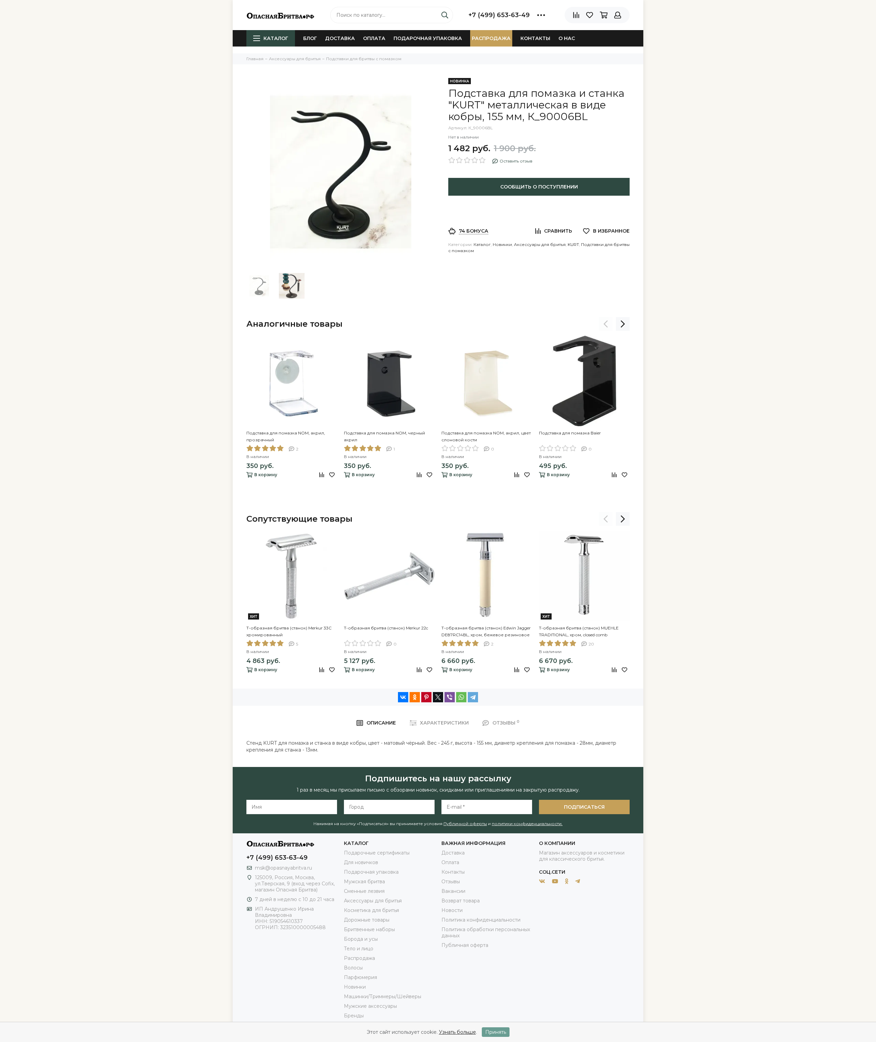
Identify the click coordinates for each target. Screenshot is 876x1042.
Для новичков (361, 862)
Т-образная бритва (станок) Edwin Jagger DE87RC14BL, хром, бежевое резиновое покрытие (486, 631)
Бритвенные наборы (369, 929)
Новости (452, 910)
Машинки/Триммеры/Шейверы (382, 996)
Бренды (354, 1016)
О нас (566, 38)
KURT (573, 244)
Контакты (535, 38)
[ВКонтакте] (403, 697)
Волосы (353, 968)
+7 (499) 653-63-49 (499, 15)
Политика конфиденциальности (480, 920)
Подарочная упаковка (428, 38)
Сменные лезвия (364, 891)
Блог (310, 38)
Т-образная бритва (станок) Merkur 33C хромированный (289, 631)
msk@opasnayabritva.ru (283, 868)
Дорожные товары (366, 920)
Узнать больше (457, 1032)
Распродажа (491, 38)
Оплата (374, 38)
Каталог (275, 38)
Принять (495, 1032)
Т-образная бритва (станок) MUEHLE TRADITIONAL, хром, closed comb (579, 631)
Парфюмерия (360, 977)
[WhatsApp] (461, 697)
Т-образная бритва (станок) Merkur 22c (386, 627)
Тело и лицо (358, 949)
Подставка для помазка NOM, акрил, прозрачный (285, 436)
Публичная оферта (464, 945)
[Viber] (450, 697)
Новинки (502, 244)
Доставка (340, 38)
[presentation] (606, 324)
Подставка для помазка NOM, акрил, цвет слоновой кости (486, 436)
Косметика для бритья (371, 910)
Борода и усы (361, 939)
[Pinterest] (426, 697)
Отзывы (450, 881)
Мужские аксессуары (370, 1006)
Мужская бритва (364, 881)
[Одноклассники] (415, 697)
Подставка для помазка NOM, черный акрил (384, 436)
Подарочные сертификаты (377, 853)
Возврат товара (460, 901)
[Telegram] (473, 697)
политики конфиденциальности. (527, 823)
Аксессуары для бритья (540, 244)
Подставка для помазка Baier (570, 432)
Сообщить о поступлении (539, 187)
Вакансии (453, 891)
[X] (438, 697)
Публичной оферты (465, 823)
